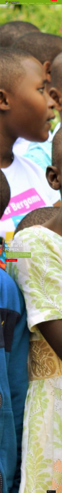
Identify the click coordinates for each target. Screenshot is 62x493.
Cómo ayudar (48, 3)
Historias (54, 3)
